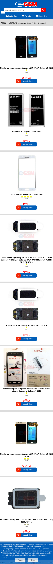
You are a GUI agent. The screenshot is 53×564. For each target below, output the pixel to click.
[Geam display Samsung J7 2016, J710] (26, 210)
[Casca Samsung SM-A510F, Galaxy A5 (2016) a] (26, 341)
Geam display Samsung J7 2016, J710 (26, 194)
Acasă (3, 23)
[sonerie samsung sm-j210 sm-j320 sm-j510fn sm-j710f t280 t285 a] (26, 517)
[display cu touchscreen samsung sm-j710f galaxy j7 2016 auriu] (26, 452)
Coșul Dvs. (42, 16)
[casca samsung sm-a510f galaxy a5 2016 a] (26, 323)
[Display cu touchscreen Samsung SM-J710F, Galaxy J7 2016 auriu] (26, 472)
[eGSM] (26, 6)
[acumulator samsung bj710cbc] (26, 129)
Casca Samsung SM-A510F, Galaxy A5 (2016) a (26, 325)
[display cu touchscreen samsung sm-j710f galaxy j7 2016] (26, 66)
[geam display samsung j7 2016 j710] (26, 192)
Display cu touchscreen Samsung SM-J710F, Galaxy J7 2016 (26, 68)
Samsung (13, 23)
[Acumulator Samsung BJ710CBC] (26, 147)
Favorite (28, 16)
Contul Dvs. (12, 16)
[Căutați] (43, 10)
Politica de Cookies (23, 553)
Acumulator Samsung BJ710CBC (26, 131)
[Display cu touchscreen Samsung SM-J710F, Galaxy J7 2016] (26, 84)
